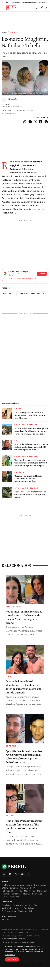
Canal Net (6, 905)
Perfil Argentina (9, 911)
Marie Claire (7, 908)
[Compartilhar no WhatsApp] (25, 122)
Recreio (26, 894)
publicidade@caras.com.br (13, 939)
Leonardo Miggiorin (31, 294)
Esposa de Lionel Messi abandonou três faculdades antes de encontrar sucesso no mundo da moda (23, 686)
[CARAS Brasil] (11, 8)
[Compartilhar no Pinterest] (46, 122)
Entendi (12, 959)
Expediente (7, 919)
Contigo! (24, 888)
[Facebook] (10, 874)
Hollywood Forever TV (12, 891)
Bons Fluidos (40, 885)
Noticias (18, 908)
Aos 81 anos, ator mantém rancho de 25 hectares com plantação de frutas (30, 494)
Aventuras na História (22, 885)
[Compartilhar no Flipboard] (41, 122)
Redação (12, 99)
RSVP (4, 897)
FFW (32, 888)
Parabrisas (29, 908)
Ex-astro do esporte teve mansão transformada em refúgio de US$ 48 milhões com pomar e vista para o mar (30, 463)
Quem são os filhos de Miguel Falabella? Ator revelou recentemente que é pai (28, 479)
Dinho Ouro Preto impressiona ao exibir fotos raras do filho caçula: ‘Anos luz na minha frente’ (24, 826)
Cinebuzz (14, 888)
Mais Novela (29, 891)
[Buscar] (36, 8)
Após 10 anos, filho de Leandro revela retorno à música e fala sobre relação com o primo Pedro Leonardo (24, 756)
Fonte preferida (31, 278)
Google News (21, 278)
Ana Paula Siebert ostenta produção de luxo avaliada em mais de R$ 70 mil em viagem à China (31, 447)
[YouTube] (22, 874)
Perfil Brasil (16, 894)
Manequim (42, 891)
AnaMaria (6, 885)
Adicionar (42, 273)
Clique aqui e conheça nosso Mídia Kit (18, 942)
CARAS (5, 888)
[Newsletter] (41, 8)
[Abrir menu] (3, 8)
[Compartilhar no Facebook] (30, 122)
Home (4, 32)
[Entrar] (46, 8)
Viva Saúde (14, 897)
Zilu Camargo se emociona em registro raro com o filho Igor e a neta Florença (29, 415)
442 (30, 911)
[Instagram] (4, 874)
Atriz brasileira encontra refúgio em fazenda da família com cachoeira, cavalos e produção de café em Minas (31, 431)
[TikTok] (28, 874)
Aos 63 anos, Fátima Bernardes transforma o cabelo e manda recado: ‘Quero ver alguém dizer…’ (24, 617)
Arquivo (14, 32)
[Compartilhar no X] (35, 122)
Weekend (22, 911)
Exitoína (33, 905)
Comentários (10, 113)
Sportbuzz (37, 894)
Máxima (5, 894)
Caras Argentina (20, 905)
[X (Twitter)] (16, 874)
